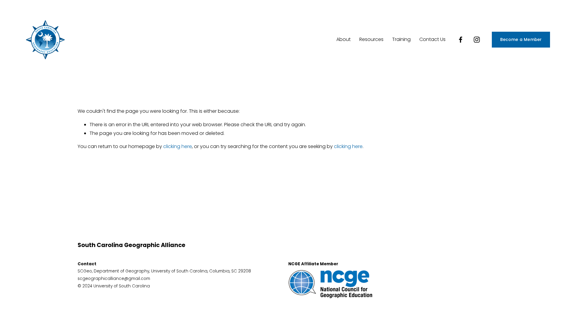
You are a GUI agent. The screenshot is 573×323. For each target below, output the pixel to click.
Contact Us (432, 39)
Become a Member (521, 39)
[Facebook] (460, 39)
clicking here (177, 146)
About (343, 39)
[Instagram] (476, 39)
